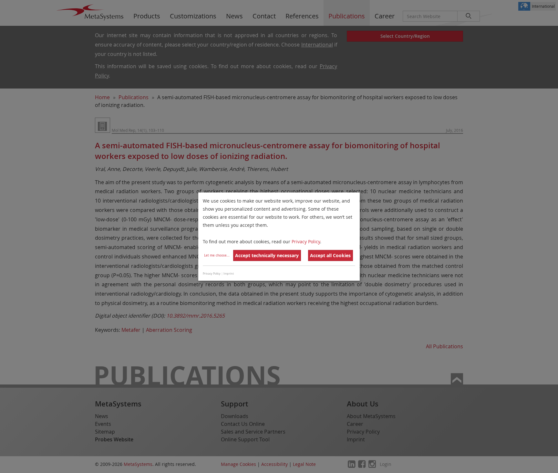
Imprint (228, 274)
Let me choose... (217, 255)
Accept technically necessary (267, 255)
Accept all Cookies (330, 255)
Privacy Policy (306, 241)
